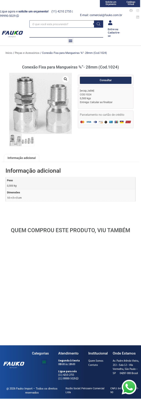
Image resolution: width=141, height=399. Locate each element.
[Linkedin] (137, 17)
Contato (93, 365)
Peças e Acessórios (27, 53)
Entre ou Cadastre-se (114, 32)
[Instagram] (137, 10)
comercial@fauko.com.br (106, 15)
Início (9, 53)
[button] (71, 41)
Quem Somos (95, 360)
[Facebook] (131, 10)
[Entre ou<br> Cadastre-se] (110, 22)
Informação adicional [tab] (22, 158)
